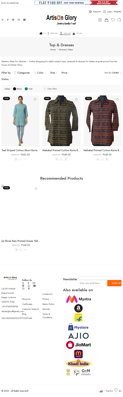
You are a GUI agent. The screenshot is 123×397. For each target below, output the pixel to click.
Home (45, 33)
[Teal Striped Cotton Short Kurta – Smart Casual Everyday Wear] (20, 120)
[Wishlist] (35, 99)
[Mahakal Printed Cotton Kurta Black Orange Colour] (103, 120)
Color (40, 72)
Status (5, 79)
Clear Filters (52, 88)
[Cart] (106, 20)
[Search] (119, 20)
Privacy (45, 299)
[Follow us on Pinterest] (13, 20)
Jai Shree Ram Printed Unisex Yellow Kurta (21, 241)
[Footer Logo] (10, 277)
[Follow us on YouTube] (24, 19)
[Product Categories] (100, 20)
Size (52, 72)
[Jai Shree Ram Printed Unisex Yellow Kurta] (21, 211)
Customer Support (30, 309)
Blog (24, 314)
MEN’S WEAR (79, 33)
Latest (115, 72)
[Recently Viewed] (115, 390)
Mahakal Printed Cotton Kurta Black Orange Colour (103, 150)
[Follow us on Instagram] (18, 19)
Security (46, 309)
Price (64, 72)
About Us (26, 299)
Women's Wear (66, 49)
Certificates (27, 304)
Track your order (114, 390)
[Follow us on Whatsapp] (23, 288)
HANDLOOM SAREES (54, 33)
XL (25, 159)
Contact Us (47, 294)
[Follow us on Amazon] (29, 288)
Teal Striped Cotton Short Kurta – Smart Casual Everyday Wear (20, 150)
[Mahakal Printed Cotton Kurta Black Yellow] (61, 120)
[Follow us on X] (3, 20)
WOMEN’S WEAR (67, 33)
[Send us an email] (34, 283)
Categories (23, 72)
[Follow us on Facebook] (8, 20)
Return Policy (48, 304)
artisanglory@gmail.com (13, 311)
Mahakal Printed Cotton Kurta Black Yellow (61, 150)
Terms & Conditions (47, 315)
